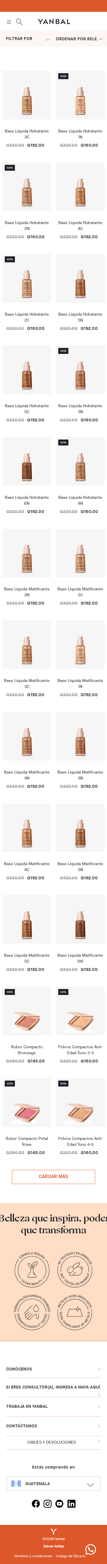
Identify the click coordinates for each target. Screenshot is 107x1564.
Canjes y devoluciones (51, 1442)
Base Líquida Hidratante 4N (80, 500)
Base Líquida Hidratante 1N (80, 134)
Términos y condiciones (33, 1556)
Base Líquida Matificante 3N (80, 775)
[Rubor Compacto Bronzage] (27, 1013)
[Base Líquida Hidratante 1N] (80, 97)
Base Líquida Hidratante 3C (27, 134)
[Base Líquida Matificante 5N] (80, 830)
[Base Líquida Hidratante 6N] (27, 463)
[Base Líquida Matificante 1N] (80, 646)
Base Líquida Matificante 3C (27, 683)
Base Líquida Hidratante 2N (27, 225)
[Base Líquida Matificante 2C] (80, 555)
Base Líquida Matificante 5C (27, 958)
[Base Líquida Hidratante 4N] (80, 463)
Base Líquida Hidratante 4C (80, 225)
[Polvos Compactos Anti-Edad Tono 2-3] (80, 1013)
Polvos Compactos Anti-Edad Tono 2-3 (80, 1050)
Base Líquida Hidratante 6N (27, 500)
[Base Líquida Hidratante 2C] (27, 280)
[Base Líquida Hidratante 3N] (80, 372)
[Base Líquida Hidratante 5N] (80, 280)
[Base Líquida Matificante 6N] (80, 921)
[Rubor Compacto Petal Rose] (27, 1104)
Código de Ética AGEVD (74, 1556)
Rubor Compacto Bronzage (27, 1050)
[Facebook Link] (35, 1504)
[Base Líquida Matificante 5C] (27, 921)
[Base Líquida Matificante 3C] (27, 646)
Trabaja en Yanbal (27, 1407)
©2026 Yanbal (54, 1538)
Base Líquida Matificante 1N (80, 683)
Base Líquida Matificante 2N (27, 592)
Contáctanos (21, 1426)
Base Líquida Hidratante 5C (27, 409)
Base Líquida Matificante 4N (27, 775)
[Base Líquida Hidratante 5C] (27, 372)
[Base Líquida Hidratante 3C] (27, 97)
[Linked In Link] (71, 1504)
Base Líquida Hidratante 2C (27, 317)
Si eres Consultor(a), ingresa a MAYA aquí (53, 1387)
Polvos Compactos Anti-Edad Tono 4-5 (80, 1141)
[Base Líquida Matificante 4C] (27, 830)
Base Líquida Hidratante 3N (80, 409)
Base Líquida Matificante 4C (27, 867)
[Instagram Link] (47, 1504)
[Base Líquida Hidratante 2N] (27, 188)
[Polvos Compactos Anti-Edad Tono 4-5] (80, 1104)
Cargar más (54, 1177)
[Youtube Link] (59, 1504)
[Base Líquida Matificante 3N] (80, 738)
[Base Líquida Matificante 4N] (27, 738)
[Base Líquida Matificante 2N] (27, 555)
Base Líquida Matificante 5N (80, 867)
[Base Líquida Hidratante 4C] (80, 188)
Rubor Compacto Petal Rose (27, 1141)
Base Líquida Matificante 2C (80, 592)
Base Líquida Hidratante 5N (80, 317)
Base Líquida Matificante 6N (80, 958)
